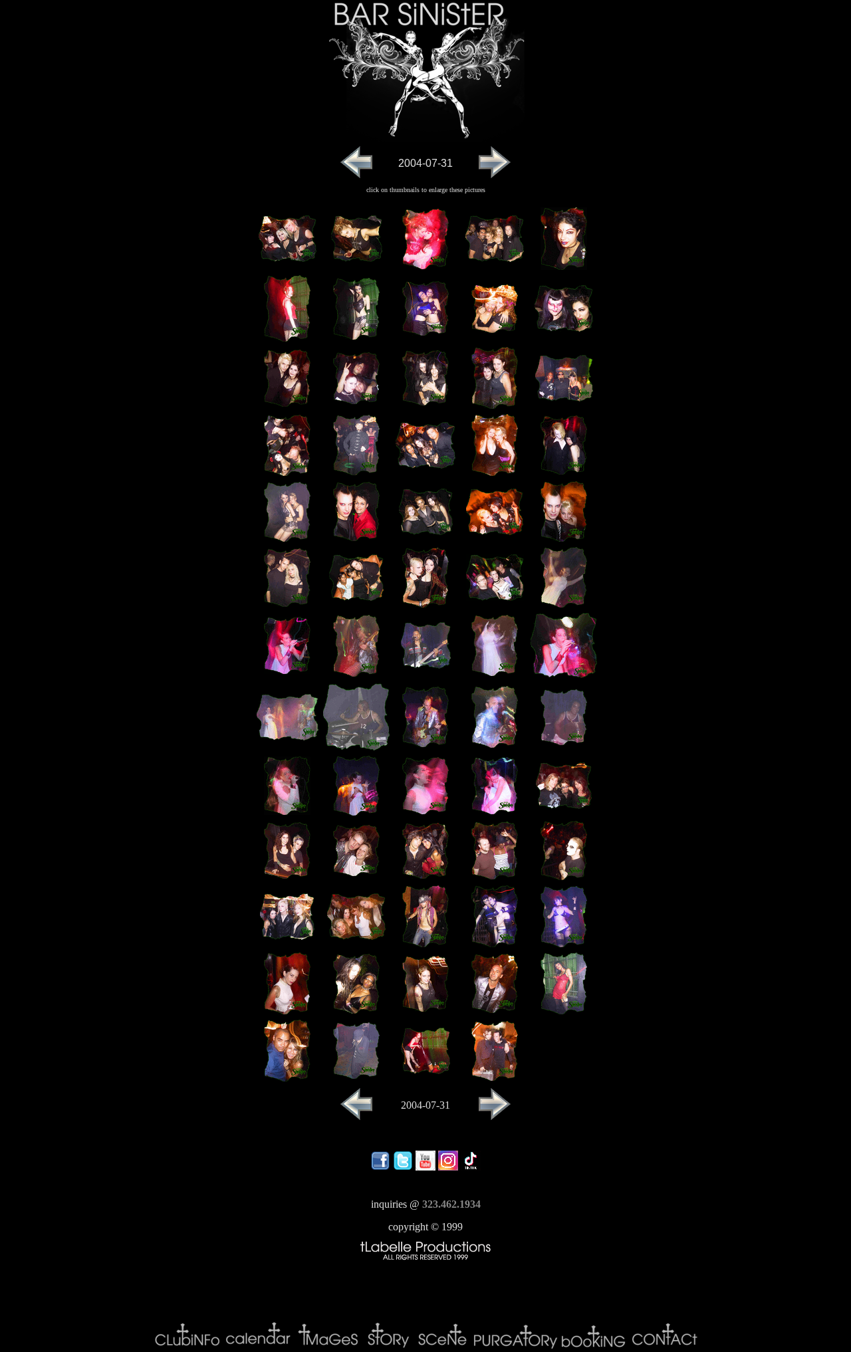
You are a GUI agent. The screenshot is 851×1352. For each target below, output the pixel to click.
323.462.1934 (451, 1204)
